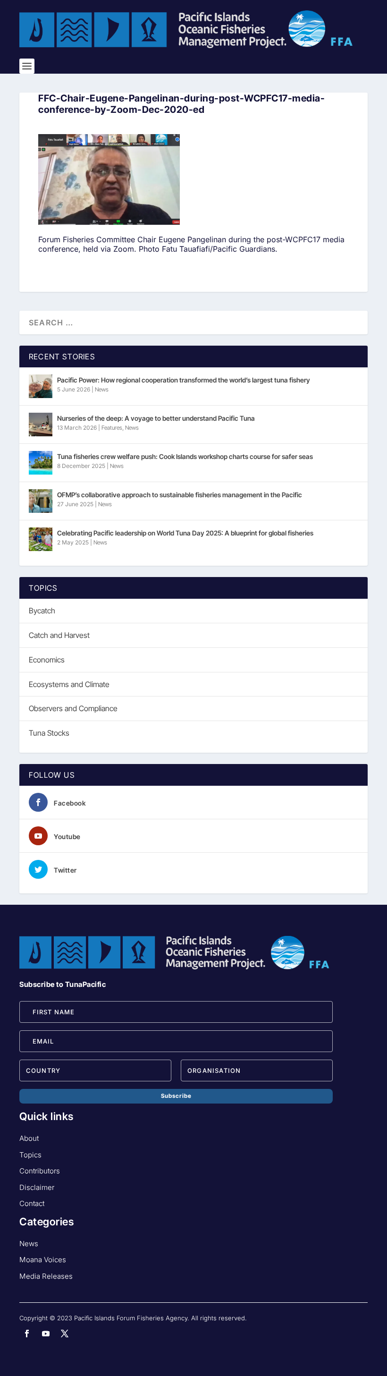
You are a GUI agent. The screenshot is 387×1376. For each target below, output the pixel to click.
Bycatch (42, 610)
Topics (30, 1154)
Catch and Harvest (59, 635)
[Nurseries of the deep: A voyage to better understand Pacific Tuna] (40, 424)
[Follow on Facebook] (26, 1333)
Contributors (39, 1170)
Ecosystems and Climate (69, 684)
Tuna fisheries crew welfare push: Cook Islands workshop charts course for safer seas (185, 456)
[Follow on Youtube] (45, 1333)
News (102, 389)
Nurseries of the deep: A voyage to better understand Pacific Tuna (156, 418)
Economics (47, 659)
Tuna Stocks (49, 733)
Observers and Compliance (73, 708)
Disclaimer (36, 1187)
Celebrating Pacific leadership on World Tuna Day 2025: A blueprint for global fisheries (185, 533)
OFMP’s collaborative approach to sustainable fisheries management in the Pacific (179, 495)
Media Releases (46, 1276)
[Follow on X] (64, 1333)
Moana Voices (42, 1259)
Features (111, 427)
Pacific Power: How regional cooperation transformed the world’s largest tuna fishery (183, 380)
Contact (31, 1203)
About (29, 1138)
